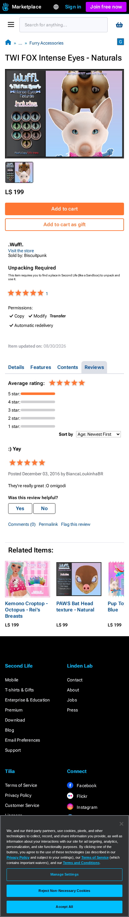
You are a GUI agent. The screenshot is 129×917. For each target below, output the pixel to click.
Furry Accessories (46, 42)
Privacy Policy (18, 795)
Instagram (86, 807)
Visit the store (21, 250)
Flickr (81, 796)
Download (15, 719)
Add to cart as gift (65, 224)
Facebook (86, 785)
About (73, 689)
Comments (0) (22, 524)
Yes (20, 508)
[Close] (121, 824)
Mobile (11, 679)
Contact (74, 679)
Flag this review (75, 524)
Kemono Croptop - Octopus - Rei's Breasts (26, 609)
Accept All (64, 907)
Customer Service (22, 805)
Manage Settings (64, 874)
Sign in (73, 7)
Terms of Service (21, 785)
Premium (14, 709)
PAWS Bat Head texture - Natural (75, 606)
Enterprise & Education (27, 699)
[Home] (8, 42)
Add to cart (64, 209)
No (44, 508)
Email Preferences (22, 740)
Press (72, 709)
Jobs (72, 699)
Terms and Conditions (81, 863)
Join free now (106, 7)
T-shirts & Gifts (19, 689)
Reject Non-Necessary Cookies (64, 891)
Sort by (66, 434)
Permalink (48, 524)
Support (13, 750)
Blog (9, 730)
